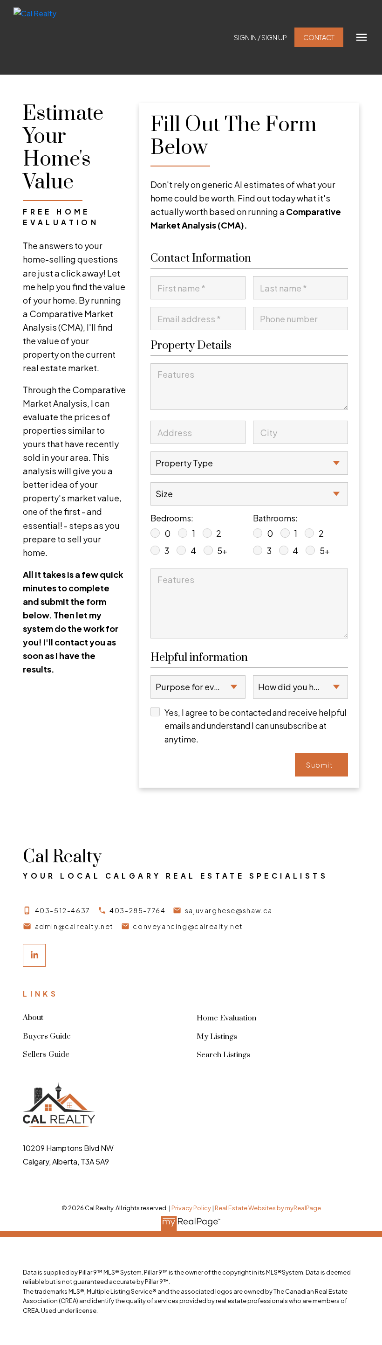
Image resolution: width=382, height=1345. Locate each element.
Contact (318, 37)
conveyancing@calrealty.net (188, 926)
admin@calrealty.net (74, 926)
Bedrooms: (171, 518)
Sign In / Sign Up (260, 37)
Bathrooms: (275, 518)
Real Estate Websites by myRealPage (268, 1208)
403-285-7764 (137, 910)
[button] (260, 37)
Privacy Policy (191, 1208)
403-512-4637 (62, 910)
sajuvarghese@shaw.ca (229, 910)
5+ (222, 551)
